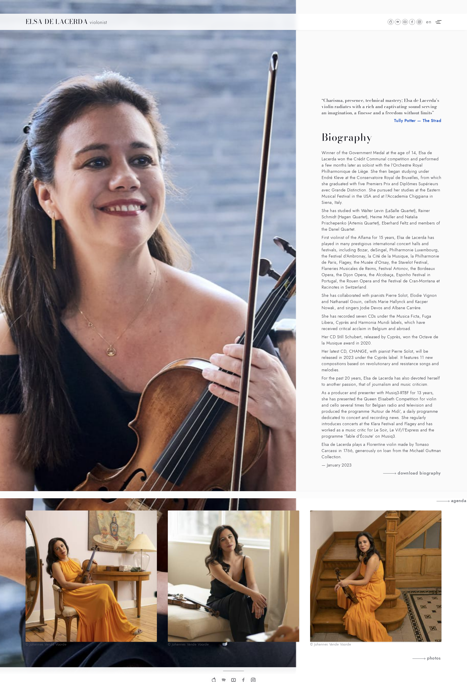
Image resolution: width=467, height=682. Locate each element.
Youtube (405, 22)
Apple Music (390, 22)
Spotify (398, 22)
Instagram (419, 22)
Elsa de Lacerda (66, 22)
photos (434, 658)
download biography (419, 473)
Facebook (412, 22)
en (428, 22)
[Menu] (438, 22)
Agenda (458, 501)
